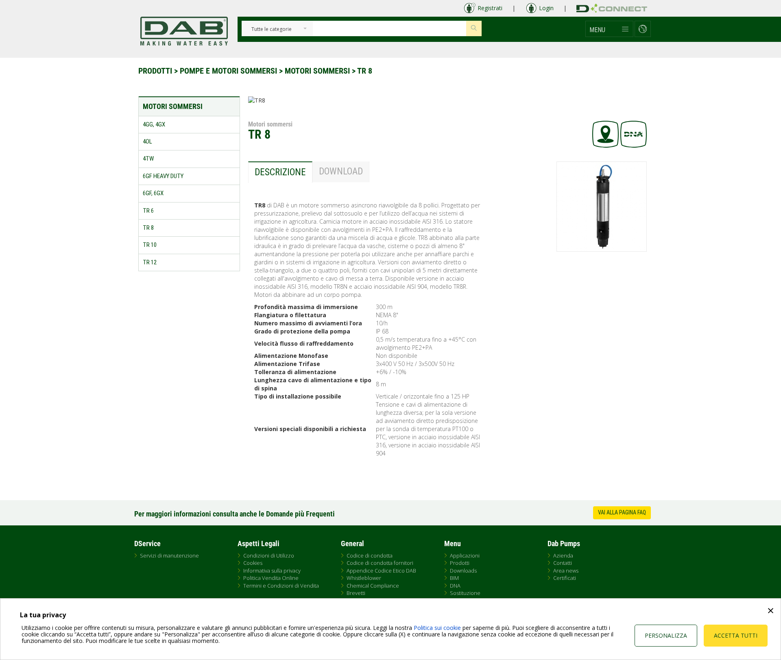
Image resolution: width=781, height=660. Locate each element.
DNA (455, 585)
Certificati (564, 578)
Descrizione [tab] (280, 172)
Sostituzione (465, 593)
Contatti (562, 562)
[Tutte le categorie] (272, 29)
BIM (454, 578)
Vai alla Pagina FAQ (622, 512)
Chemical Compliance (373, 585)
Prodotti (155, 71)
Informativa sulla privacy (272, 570)
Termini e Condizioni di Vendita (281, 585)
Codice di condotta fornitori (380, 562)
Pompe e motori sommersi (228, 71)
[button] (609, 29)
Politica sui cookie (437, 628)
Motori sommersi (317, 71)
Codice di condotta (370, 555)
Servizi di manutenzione (169, 555)
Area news (565, 570)
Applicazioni (465, 555)
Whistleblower (364, 578)
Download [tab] (341, 171)
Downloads (463, 570)
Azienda (563, 555)
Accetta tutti (735, 635)
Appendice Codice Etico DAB (381, 570)
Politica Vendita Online (271, 578)
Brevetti (356, 593)
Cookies (252, 562)
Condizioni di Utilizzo (268, 555)
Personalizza (666, 635)
